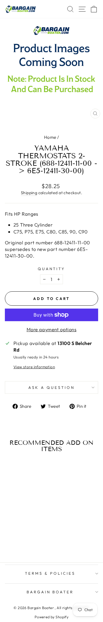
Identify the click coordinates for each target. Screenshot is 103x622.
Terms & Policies (50, 573)
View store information (34, 366)
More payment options (51, 329)
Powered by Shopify (51, 617)
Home (50, 137)
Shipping (29, 192)
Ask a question (51, 387)
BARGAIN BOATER (50, 592)
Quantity (52, 268)
